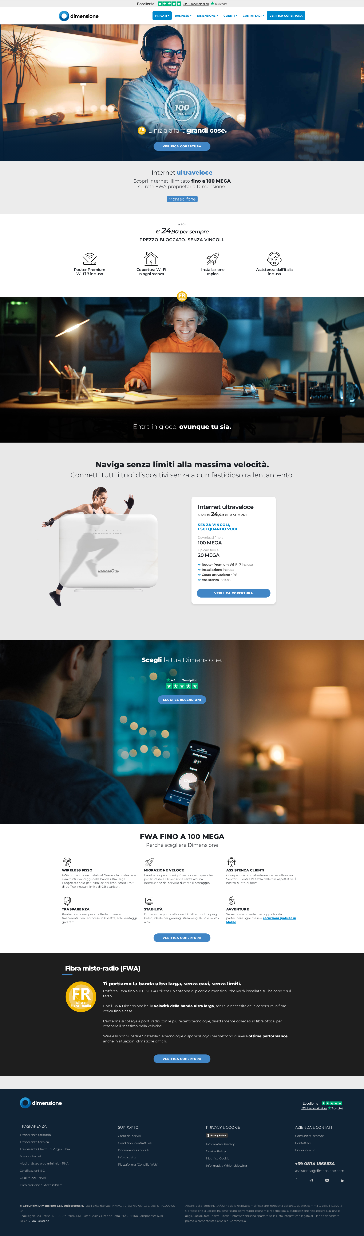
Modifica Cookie (217, 1158)
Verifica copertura (285, 15)
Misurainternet (30, 1156)
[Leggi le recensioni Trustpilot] (182, 683)
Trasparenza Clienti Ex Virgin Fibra (45, 1149)
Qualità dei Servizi (33, 1178)
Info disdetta (127, 1157)
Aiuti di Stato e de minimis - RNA (44, 1163)
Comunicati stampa (309, 1136)
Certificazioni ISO (32, 1171)
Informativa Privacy (220, 1144)
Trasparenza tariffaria (35, 1135)
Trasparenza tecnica (34, 1142)
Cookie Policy (216, 1151)
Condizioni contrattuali (135, 1143)
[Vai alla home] (41, 1102)
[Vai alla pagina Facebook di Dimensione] (296, 1180)
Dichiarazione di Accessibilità (41, 1185)
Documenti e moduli (133, 1150)
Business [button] (182, 15)
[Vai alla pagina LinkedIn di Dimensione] (341, 1180)
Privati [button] (161, 15)
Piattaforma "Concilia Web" (138, 1164)
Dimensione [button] (206, 15)
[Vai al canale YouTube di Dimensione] (326, 1180)
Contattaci (303, 1143)
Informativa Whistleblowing (226, 1165)
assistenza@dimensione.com (319, 1171)
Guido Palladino (38, 1221)
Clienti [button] (229, 15)
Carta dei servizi (129, 1136)
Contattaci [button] (252, 15)
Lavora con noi (305, 1150)
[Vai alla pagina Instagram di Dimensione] (310, 1180)
